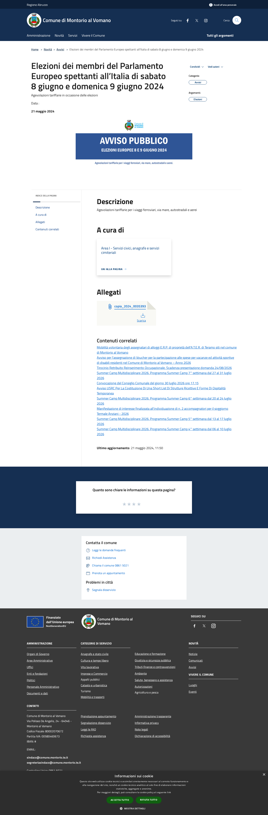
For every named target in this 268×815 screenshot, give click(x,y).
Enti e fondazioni (37, 673)
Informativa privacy (147, 723)
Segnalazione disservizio (96, 723)
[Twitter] (195, 20)
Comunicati (196, 660)
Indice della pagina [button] (46, 195)
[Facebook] (186, 20)
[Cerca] (236, 20)
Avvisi (60, 49)
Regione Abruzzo (37, 5)
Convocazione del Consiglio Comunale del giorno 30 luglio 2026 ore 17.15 (148, 383)
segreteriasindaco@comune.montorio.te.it (54, 762)
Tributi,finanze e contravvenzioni (155, 667)
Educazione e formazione (150, 654)
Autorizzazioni (143, 686)
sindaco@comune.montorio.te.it (47, 757)
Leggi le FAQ (88, 729)
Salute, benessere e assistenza (154, 680)
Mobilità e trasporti (92, 697)
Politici (31, 680)
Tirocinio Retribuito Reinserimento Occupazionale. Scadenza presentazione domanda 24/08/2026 (164, 367)
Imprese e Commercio (94, 673)
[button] (134, 808)
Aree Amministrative (40, 660)
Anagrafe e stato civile (94, 654)
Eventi (193, 691)
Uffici (30, 667)
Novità (48, 49)
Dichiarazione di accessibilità (152, 736)
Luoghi (193, 685)
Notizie (193, 654)
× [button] (264, 774)
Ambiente (141, 673)
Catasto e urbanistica (94, 685)
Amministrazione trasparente (153, 716)
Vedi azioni (214, 67)
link (169, 792)
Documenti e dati (37, 693)
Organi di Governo (38, 654)
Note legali (141, 729)
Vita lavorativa (90, 667)
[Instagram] (204, 20)
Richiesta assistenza (93, 736)
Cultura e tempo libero (94, 660)
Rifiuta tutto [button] (148, 799)
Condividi (195, 67)
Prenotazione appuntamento (98, 716)
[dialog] (134, 793)
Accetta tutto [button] (120, 800)
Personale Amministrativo (43, 687)
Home (34, 49)
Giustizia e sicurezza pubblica (153, 660)
